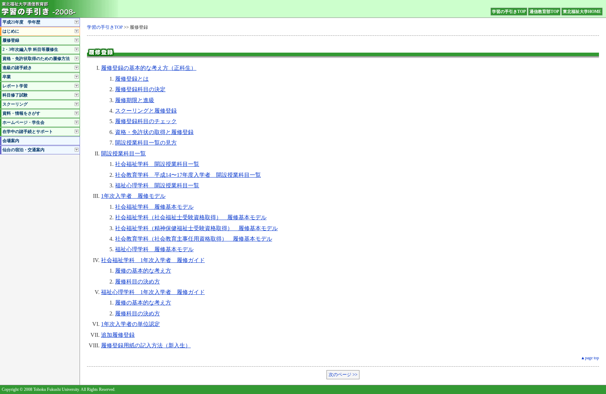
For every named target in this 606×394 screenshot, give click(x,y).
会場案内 (10, 140)
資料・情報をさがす (21, 113)
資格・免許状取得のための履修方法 (36, 58)
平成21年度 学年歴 (21, 22)
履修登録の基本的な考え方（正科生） (148, 68)
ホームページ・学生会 (23, 122)
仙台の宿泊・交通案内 (23, 149)
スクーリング (15, 104)
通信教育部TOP (544, 11)
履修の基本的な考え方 (143, 271)
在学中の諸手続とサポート (27, 131)
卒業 (6, 76)
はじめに (10, 31)
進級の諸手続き (17, 67)
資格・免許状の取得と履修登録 (154, 132)
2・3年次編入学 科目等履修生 (30, 49)
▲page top (590, 357)
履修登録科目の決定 (140, 89)
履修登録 (10, 40)
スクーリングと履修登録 (146, 111)
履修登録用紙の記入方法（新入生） (146, 345)
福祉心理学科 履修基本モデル (154, 249)
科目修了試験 (15, 95)
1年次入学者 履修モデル (133, 196)
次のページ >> (343, 374)
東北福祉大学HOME (582, 11)
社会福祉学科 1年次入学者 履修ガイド (153, 260)
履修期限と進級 (134, 100)
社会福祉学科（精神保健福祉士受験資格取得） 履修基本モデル (196, 228)
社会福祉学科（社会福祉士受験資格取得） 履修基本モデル (191, 217)
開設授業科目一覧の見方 (146, 143)
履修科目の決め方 (137, 282)
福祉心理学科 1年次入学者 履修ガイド (153, 292)
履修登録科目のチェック (146, 121)
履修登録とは (132, 79)
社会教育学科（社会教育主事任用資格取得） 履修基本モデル (193, 239)
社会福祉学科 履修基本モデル (154, 207)
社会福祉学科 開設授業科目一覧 (157, 164)
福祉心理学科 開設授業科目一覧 (157, 185)
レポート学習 (15, 86)
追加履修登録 (118, 335)
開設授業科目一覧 (123, 153)
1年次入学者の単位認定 (130, 324)
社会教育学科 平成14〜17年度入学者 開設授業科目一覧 (188, 175)
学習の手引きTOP (509, 11)
